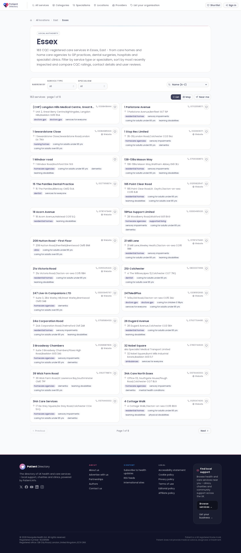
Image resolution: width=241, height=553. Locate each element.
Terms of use (166, 483)
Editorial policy (167, 488)
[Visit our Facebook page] (26, 487)
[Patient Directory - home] (15, 5)
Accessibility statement (172, 470)
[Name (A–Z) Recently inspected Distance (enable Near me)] (188, 84)
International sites (134, 482)
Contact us (95, 488)
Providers (121, 5)
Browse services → (206, 505)
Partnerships (96, 479)
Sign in (232, 5)
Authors (93, 483)
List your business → (206, 516)
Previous (40, 430)
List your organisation (147, 5)
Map (188, 97)
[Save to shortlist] (115, 107)
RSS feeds (129, 478)
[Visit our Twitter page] (21, 487)
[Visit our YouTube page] (31, 487)
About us (94, 470)
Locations (103, 5)
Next (203, 430)
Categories (62, 5)
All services (42, 5)
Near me (204, 97)
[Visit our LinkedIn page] (37, 487)
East (55, 20)
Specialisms (83, 5)
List (177, 97)
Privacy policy (166, 479)
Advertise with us (98, 474)
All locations (43, 20)
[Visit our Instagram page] (42, 487)
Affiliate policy (167, 493)
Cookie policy (166, 474)
